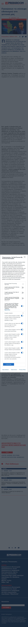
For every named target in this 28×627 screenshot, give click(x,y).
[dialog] (14, 313)
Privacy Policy (22, 369)
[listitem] (14, 284)
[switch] (22, 287)
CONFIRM (8, 364)
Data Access (14, 369)
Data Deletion (5, 369)
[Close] (25, 257)
